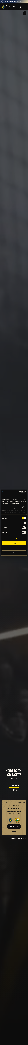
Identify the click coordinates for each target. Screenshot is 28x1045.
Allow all (14, 543)
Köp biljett (13, 6)
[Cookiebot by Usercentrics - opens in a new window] (19, 492)
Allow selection (14, 547)
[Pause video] (24, 13)
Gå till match (14, 831)
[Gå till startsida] (3, 7)
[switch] (24, 523)
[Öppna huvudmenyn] (24, 7)
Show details (19, 538)
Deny (14, 552)
